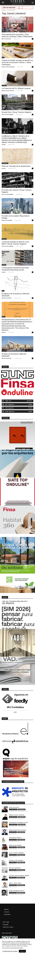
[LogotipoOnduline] (17, 392)
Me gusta (29, 400)
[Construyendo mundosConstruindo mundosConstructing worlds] (17, 258)
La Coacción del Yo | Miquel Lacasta (16, 88)
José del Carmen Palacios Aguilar (19, 875)
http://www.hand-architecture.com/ (16, 894)
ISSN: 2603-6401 (7, 933)
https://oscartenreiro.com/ (14, 856)
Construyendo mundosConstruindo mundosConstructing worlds (15, 269)
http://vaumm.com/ (13, 849)
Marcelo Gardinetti (6, 298)
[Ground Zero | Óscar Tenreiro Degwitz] (17, 102)
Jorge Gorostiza (14, 807)
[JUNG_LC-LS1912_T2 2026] (17, 435)
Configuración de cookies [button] (10, 951)
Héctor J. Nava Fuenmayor (8, 66)
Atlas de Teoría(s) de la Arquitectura (16, 166)
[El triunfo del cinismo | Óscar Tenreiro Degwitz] (17, 180)
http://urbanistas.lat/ (13, 886)
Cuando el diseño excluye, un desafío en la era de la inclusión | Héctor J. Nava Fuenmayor (17, 62)
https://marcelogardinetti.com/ (15, 871)
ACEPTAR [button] (22, 951)
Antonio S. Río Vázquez (16, 860)
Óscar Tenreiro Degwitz (7, 114)
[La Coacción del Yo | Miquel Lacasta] (17, 78)
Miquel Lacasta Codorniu (8, 90)
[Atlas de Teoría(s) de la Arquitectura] (17, 156)
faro (3, 31)
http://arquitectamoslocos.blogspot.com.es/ (18, 826)
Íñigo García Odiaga (7, 220)
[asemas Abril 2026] (17, 463)
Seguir (30, 404)
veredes (4, 144)
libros (3, 316)
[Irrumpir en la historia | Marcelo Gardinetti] (17, 344)
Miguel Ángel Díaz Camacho (17, 830)
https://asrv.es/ (12, 864)
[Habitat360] (17, 520)
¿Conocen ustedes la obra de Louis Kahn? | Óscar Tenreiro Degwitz (15, 243)
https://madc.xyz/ (12, 833)
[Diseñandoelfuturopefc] (17, 579)
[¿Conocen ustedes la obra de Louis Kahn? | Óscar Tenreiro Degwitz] (17, 232)
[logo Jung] (17, 374)
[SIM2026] (17, 615)
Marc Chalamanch (6, 38)
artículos (4, 85)
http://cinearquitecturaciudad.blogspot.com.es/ (18, 811)
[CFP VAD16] (17, 643)
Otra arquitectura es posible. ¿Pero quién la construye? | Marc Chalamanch (17, 35)
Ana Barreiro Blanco (15, 837)
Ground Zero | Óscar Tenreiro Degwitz (16, 112)
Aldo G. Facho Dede (15, 883)
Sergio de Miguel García (16, 890)
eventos (4, 133)
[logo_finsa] (17, 383)
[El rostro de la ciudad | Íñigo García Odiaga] (17, 206)
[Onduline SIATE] (17, 492)
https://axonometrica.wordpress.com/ (16, 818)
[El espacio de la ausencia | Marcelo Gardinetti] (17, 284)
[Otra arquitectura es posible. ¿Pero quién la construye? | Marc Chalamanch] (17, 24)
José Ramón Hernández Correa (18, 822)
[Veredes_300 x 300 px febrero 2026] (17, 551)
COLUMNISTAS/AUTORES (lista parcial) (13, 803)
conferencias (5, 163)
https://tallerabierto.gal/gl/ (14, 841)
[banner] (17, 671)
